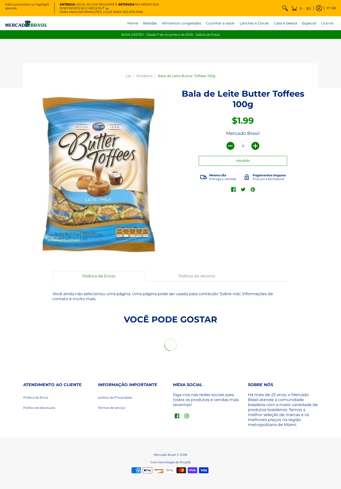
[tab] (98, 276)
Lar (128, 76)
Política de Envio (35, 397)
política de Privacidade (115, 397)
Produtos (145, 76)
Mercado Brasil (243, 133)
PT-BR (331, 8)
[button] (301, 8)
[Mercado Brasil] (26, 23)
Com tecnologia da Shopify (170, 462)
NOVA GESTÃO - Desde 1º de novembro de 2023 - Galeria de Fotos (170, 34)
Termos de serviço (111, 408)
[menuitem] (285, 8)
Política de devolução (39, 408)
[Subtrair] (230, 146)
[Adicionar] (255, 146)
